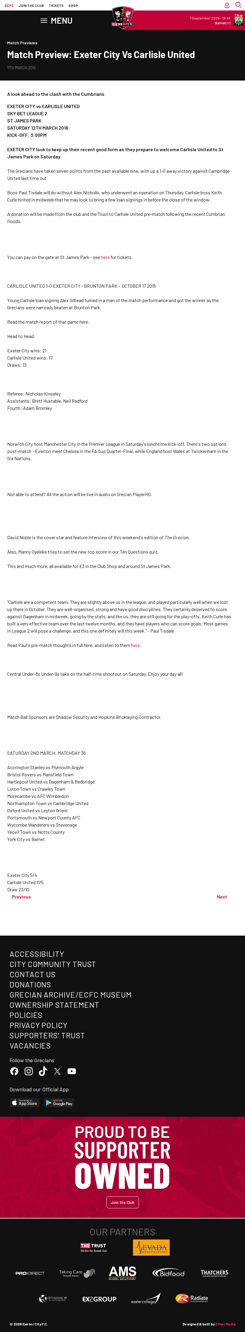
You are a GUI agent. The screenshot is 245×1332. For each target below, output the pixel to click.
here (105, 257)
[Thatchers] (214, 1273)
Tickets (56, 5)
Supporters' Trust (47, 1035)
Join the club (31, 5)
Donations (30, 984)
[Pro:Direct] (30, 1273)
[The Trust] (93, 1247)
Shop (73, 5)
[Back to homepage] (122, 18)
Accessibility (37, 953)
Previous (21, 896)
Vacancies (30, 1045)
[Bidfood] (168, 1273)
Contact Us (33, 974)
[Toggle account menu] (227, 5)
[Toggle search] (239, 5)
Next (222, 896)
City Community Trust (53, 964)
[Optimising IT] (53, 1298)
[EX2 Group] (99, 1298)
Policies (26, 1014)
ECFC (9, 5)
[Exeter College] (145, 1298)
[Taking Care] (76, 1273)
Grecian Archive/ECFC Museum (71, 994)
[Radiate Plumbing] (191, 1298)
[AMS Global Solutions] (122, 1273)
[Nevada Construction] (151, 1247)
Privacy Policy (39, 1025)
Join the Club (122, 1202)
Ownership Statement (54, 1004)
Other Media (225, 1324)
